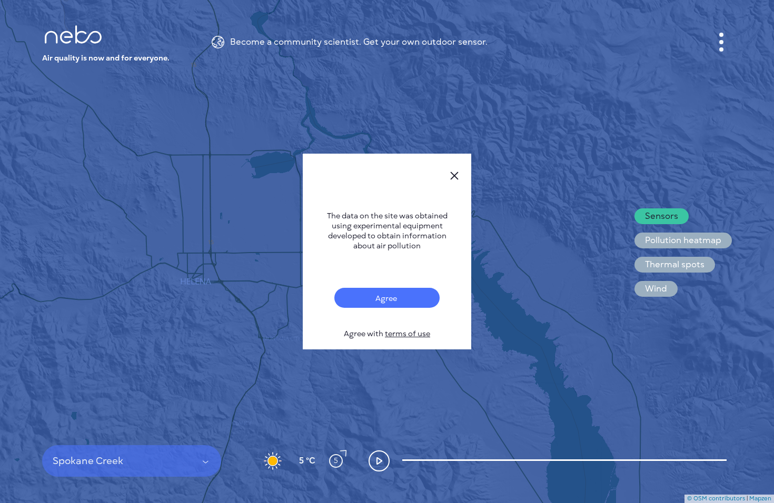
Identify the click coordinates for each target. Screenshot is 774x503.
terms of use (407, 334)
